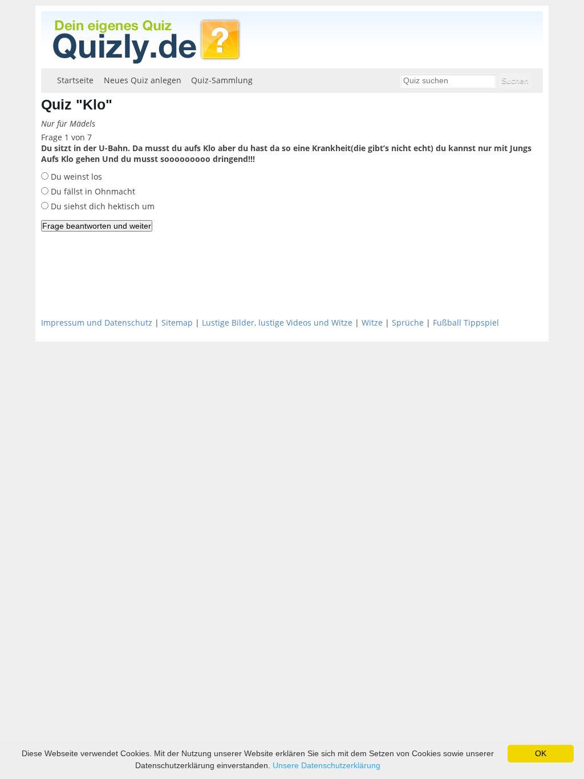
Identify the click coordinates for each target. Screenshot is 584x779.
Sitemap (177, 322)
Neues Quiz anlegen (142, 80)
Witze (372, 322)
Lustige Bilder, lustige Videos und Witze (277, 322)
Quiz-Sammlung (222, 80)
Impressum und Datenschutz (96, 322)
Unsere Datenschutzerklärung (326, 765)
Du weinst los (75, 176)
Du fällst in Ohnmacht (91, 191)
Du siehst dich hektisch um (101, 206)
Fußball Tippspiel (466, 322)
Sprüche (408, 322)
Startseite (75, 80)
